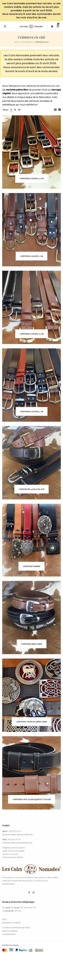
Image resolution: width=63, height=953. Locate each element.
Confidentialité (8, 934)
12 (11, 109)
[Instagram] (33, 892)
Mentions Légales (10, 931)
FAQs (4, 919)
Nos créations (27, 42)
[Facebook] (29, 892)
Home (17, 42)
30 (19, 109)
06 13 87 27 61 (14, 831)
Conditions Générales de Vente (16, 927)
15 (15, 109)
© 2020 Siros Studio (10, 945)
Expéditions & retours (11, 922)
